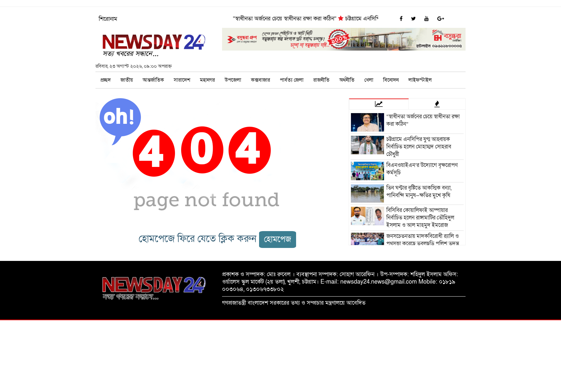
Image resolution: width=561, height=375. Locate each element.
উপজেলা (233, 80)
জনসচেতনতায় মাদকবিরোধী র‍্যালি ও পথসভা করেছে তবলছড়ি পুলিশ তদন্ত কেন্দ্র (422, 243)
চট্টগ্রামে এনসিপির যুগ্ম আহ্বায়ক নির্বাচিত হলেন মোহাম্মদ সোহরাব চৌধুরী (418, 146)
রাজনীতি (321, 80)
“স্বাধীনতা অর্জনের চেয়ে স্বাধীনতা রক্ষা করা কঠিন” (280, 18)
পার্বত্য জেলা (292, 80)
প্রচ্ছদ (105, 80)
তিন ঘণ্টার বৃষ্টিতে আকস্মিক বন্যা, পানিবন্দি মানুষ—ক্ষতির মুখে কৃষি (419, 191)
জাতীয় (126, 80)
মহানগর (207, 80)
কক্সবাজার (260, 80)
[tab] (379, 104)
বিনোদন (391, 80)
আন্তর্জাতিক (153, 80)
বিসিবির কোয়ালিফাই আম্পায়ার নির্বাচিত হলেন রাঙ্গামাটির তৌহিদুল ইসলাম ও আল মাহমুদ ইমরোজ (420, 217)
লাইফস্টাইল (420, 80)
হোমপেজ (277, 239)
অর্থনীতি (347, 80)
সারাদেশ (182, 80)
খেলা (368, 80)
